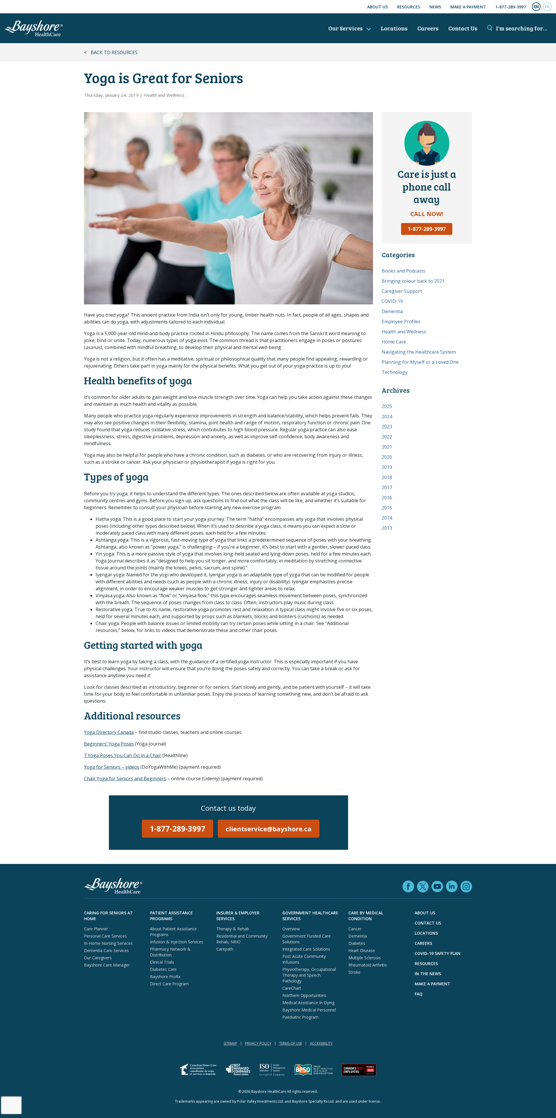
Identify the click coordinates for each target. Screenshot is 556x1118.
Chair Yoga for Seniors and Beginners (125, 778)
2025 (387, 406)
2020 (387, 457)
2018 (387, 477)
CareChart (291, 988)
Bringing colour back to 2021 (413, 281)
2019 (387, 467)
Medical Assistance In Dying (308, 1002)
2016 (387, 497)
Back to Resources (114, 52)
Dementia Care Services (106, 950)
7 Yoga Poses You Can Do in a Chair (122, 755)
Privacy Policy (258, 1043)
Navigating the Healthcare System (419, 352)
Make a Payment (468, 7)
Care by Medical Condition (365, 915)
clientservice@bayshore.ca (269, 828)
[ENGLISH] (536, 6)
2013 (387, 528)
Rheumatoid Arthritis (367, 965)
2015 (387, 508)
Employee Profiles (401, 321)
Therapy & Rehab (232, 928)
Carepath (224, 949)
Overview (291, 928)
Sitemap (230, 1043)
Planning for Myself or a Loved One (420, 362)
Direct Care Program (169, 984)
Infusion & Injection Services (176, 942)
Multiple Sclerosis (364, 957)
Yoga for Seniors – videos (111, 767)
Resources (408, 7)
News (435, 7)
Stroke (354, 972)
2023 (387, 426)
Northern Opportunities (304, 995)
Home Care (394, 342)
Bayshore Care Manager (107, 965)
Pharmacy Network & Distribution (170, 952)
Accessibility (321, 1043)
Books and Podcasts (403, 271)
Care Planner (96, 928)
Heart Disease (361, 950)
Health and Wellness (164, 95)
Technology (394, 372)
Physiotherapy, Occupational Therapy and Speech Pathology (309, 975)
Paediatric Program (300, 1017)
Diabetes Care (163, 969)
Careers (427, 28)
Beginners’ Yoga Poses (109, 744)
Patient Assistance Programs (171, 915)
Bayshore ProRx (165, 976)
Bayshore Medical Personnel (309, 1010)
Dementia (392, 311)
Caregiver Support (402, 291)
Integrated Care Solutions (306, 949)
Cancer (354, 928)
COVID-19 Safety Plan (437, 953)
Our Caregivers (98, 957)
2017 (387, 487)
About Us (377, 7)
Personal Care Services (105, 936)
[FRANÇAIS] (547, 6)
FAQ (419, 994)
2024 (387, 416)
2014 (387, 518)
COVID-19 (392, 301)
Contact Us (462, 28)
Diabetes (356, 943)
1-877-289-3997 (510, 7)
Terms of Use (290, 1043)
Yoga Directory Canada (109, 732)
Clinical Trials (162, 962)
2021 (387, 447)
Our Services (346, 28)
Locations (394, 28)
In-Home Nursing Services (108, 943)
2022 (387, 437)
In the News (428, 973)
